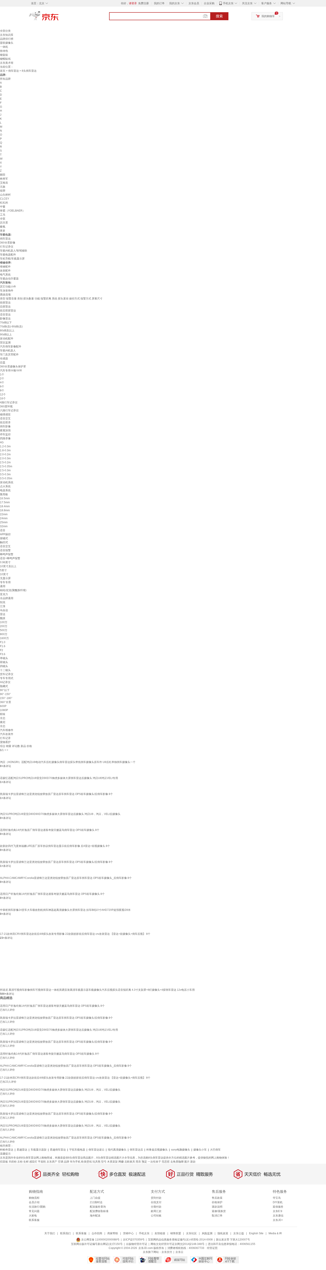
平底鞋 (42, 1161)
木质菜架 (112, 1161)
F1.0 (2, 642)
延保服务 (278, 1206)
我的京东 (174, 3)
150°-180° (6, 698)
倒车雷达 (13, 70)
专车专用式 (6, 678)
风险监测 (207, 1233)
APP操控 (5, 534)
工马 (2, 214)
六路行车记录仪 (9, 410)
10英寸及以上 (8, 566)
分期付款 (156, 1206)
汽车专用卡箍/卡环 (11, 370)
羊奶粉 (13, 1161)
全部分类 (5, 30)
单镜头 (4, 658)
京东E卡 (278, 1211)
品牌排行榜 (6, 38)
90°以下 (5, 690)
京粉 (20, 1161)
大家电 (33, 1215)
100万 (3, 622)
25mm (4, 522)
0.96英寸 (5, 562)
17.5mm (5, 502)
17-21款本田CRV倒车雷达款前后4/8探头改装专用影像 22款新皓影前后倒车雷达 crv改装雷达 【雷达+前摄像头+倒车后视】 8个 (75, 933)
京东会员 (194, 3)
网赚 (121, 1161)
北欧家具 (129, 1161)
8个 (2, 390)
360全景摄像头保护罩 (13, 366)
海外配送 (95, 1215)
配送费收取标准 (99, 1211)
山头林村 (5, 194)
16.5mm (5, 498)
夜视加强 (5, 430)
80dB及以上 (7, 330)
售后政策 (217, 1197)
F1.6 (2, 646)
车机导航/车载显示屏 (12, 258)
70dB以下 (6, 322)
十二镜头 (5, 670)
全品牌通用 (6, 598)
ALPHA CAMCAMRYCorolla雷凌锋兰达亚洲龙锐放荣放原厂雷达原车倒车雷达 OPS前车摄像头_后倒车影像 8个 (66, 878)
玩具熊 (96, 1161)
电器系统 (5, 490)
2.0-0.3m (5, 458)
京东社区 (191, 1233)
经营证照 (212, 1248)
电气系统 (5, 274)
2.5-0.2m (5, 462)
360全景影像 (7, 242)
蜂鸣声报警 (6, 554)
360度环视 (6, 406)
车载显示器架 (39, 1149)
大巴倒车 (215, 1149)
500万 (3, 630)
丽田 (2, 174)
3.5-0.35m (6, 478)
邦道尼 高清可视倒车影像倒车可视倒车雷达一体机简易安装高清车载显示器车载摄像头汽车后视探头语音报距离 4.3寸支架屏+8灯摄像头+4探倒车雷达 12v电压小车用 (97, 989)
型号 (103, 1161)
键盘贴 (4, 54)
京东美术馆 (6, 62)
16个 (3, 398)
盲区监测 (5, 342)
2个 (2, 378)
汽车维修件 (6, 730)
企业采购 (209, 3)
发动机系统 (6, 482)
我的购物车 (268, 16)
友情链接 (160, 1233)
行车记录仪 (6, 246)
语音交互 (5, 418)
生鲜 (26, 1161)
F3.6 (2, 654)
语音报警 (5, 550)
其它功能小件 (8, 286)
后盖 (2, 362)
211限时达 (96, 1202)
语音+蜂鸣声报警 (10, 558)
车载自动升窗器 (9, 278)
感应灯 (33, 1161)
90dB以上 (6, 334)
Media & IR (275, 1233)
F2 (1, 650)
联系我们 (65, 1233)
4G (2, 442)
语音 (2, 530)
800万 (3, 634)
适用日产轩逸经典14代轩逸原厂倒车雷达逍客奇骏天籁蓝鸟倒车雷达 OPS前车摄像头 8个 (52, 894)
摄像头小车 (200, 1149)
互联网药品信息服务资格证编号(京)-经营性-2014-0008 (180, 1239)
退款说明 (217, 1206)
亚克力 (4, 594)
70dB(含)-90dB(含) (11, 326)
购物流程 (34, 1197)
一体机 (4, 46)
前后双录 (5, 422)
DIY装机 (278, 1202)
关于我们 (49, 1233)
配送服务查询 (98, 1206)
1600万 (4, 638)
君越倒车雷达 (58, 1149)
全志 (2, 718)
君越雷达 (22, 1149)
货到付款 (156, 1197)
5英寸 (3, 570)
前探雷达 (5, 302)
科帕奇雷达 (6, 1149)
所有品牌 (5, 78)
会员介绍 (34, 1202)
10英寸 (4, 574)
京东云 (179, 1252)
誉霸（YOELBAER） (12, 210)
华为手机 (75, 1161)
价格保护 (217, 1202)
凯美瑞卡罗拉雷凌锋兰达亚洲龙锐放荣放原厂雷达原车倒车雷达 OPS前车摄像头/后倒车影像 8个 (56, 794)
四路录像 (5, 438)
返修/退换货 (219, 1211)
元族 (2, 186)
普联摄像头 (6, 42)
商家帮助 (112, 1233)
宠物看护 (5, 742)
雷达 (2, 614)
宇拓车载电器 (77, 1149)
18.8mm (5, 510)
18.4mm (5, 506)
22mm (4, 514)
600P (3, 706)
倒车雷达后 (136, 1149)
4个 (2, 382)
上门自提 (95, 1197)
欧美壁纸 (86, 1161)
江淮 (2, 606)
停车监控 (5, 434)
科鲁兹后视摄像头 (157, 1149)
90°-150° (5, 694)
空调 (60, 1161)
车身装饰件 (6, 290)
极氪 (2, 226)
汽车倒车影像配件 (10, 346)
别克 (2, 602)
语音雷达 (5, 314)
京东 (59, 17)
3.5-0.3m (5, 474)
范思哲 (166, 1161)
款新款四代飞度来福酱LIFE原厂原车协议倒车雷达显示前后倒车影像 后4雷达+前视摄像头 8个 (55, 846)
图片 (187, 1161)
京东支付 (166, 1252)
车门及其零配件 (9, 354)
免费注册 (143, 3)
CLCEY (4, 198)
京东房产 (52, 1161)
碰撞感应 (5, 414)
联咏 (2, 714)
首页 (2, 70)
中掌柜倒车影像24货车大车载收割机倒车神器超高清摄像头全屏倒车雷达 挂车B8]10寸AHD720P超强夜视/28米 (65, 909)
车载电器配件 (8, 254)
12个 (3, 394)
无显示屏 (5, 578)
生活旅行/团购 (37, 1206)
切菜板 (4, 1161)
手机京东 (228, 3)
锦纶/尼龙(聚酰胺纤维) (13, 590)
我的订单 (159, 3)
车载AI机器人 (8, 350)
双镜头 (4, 662)
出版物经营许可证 (136, 1244)
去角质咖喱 (177, 1161)
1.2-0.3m (5, 446)
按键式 (4, 538)
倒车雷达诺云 (96, 1149)
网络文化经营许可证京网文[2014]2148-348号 (177, 1244)
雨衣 (138, 1161)
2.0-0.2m (5, 454)
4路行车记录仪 (9, 402)
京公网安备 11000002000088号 (100, 1239)
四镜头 (4, 666)
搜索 (219, 16)
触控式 (4, 542)
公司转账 (156, 1215)
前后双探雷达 (8, 310)
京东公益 (238, 1233)
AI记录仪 (5, 682)
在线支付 (156, 1202)
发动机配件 (6, 338)
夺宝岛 (277, 1197)
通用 (2, 586)
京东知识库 (6, 34)
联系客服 (34, 1220)
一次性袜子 (154, 1161)
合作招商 (97, 1233)
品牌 (66, 1161)
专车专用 (5, 582)
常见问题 (34, 1211)
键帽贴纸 (5, 58)
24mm (4, 518)
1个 (2, 374)
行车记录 (5, 738)
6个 (2, 386)
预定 (144, 1161)
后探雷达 (5, 306)
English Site (256, 1233)
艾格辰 (4, 182)
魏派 (2, 618)
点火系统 (5, 486)
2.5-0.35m (6, 466)
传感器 (4, 358)
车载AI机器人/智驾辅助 (13, 250)
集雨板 (4, 494)
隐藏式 (4, 686)
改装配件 (5, 270)
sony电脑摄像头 (180, 1149)
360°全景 (5, 702)
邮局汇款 (156, 1211)
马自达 (4, 610)
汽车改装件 (6, 734)
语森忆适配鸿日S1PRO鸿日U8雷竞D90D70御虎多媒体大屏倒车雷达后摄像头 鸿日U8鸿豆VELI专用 (59, 778)
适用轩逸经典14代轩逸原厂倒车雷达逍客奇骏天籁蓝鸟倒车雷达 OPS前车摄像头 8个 (49, 830)
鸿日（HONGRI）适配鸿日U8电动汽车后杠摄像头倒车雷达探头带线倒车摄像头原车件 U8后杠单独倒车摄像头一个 (68, 762)
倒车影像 (5, 426)
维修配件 (5, 266)
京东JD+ (278, 1220)
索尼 (2, 722)
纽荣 (2, 190)
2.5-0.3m (5, 470)
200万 (3, 626)
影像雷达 (5, 318)
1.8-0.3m (5, 450)
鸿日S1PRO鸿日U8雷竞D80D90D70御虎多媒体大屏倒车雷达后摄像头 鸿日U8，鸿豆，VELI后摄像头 (60, 814)
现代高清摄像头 (117, 1149)
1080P (4, 710)
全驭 (2, 218)
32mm (4, 526)
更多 (2, 230)
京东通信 (278, 1215)
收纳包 (4, 50)
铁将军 (4, 178)
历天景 (4, 222)
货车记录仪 (6, 674)
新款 (193, 1161)
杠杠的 (4, 202)
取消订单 (217, 1215)
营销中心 (128, 1233)
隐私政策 (223, 1233)
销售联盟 (175, 1233)
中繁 (2, 206)
